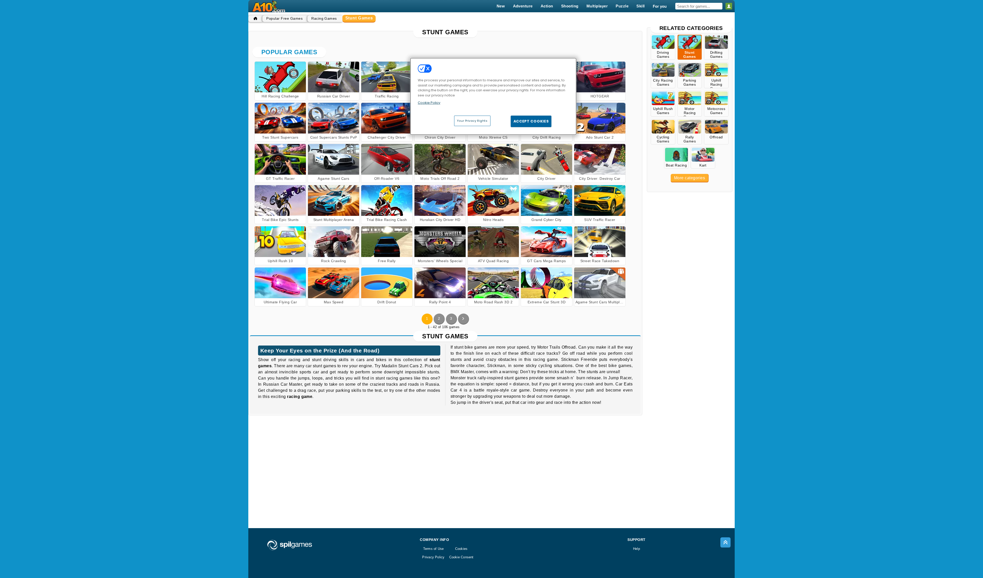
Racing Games (324, 18)
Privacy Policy (433, 557)
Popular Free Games (284, 18)
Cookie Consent (461, 557)
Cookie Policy (429, 102)
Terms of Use (433, 549)
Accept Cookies (531, 121)
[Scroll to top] (725, 542)
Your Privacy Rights (472, 121)
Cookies (461, 549)
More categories (689, 178)
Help (636, 549)
